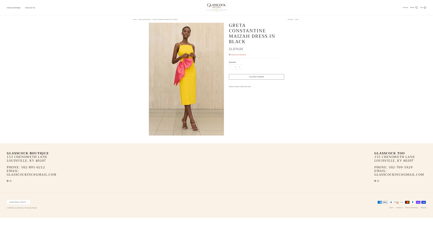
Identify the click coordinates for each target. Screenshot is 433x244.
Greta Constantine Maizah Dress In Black (165, 19)
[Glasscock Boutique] (216, 7)
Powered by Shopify (31, 208)
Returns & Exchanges (411, 208)
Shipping (423, 208)
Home (135, 19)
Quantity (232, 62)
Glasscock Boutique (14, 8)
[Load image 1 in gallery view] (186, 79)
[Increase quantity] (240, 67)
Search (391, 208)
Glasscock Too (30, 8)
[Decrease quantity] (231, 67)
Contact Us (399, 208)
